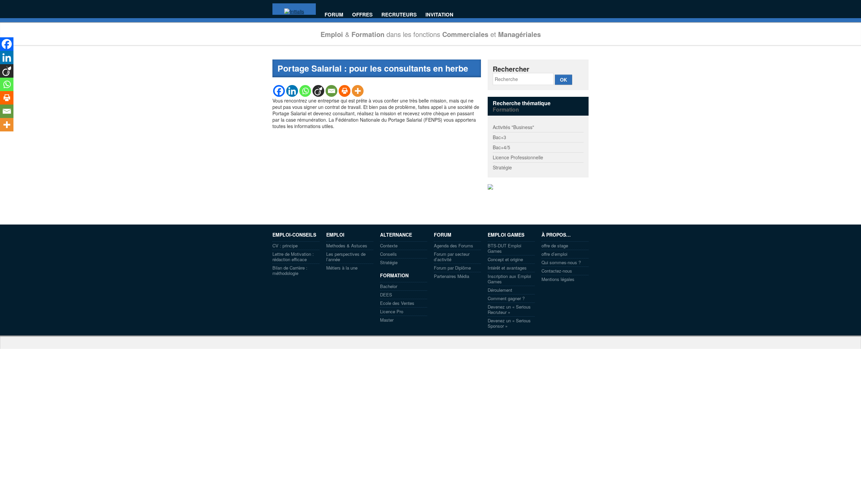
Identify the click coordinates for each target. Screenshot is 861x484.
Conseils (388, 254)
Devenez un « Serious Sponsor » (509, 323)
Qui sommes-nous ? (561, 262)
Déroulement (500, 290)
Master (387, 320)
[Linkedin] (292, 91)
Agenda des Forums (453, 245)
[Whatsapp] (305, 91)
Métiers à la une (342, 268)
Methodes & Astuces (346, 245)
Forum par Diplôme (452, 268)
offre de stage (554, 245)
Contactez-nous (556, 271)
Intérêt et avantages (507, 268)
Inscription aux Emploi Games (509, 279)
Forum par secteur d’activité (452, 257)
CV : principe (285, 245)
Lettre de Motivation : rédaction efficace (293, 257)
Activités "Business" (513, 127)
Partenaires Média (451, 276)
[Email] (331, 91)
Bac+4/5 (501, 147)
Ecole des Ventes (397, 303)
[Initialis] (294, 11)
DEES (386, 294)
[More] (358, 91)
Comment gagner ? (506, 298)
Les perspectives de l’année (346, 257)
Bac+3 (499, 137)
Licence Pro (391, 311)
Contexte (389, 245)
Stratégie (502, 167)
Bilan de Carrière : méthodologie (289, 270)
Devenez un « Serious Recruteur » (509, 309)
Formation (506, 109)
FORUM (334, 14)
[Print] (344, 91)
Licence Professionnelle (518, 157)
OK (563, 79)
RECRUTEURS (399, 14)
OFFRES (362, 14)
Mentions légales (557, 279)
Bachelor (388, 286)
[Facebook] (279, 91)
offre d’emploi (554, 254)
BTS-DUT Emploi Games (504, 248)
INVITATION (439, 14)
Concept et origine (505, 259)
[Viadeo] (318, 91)
